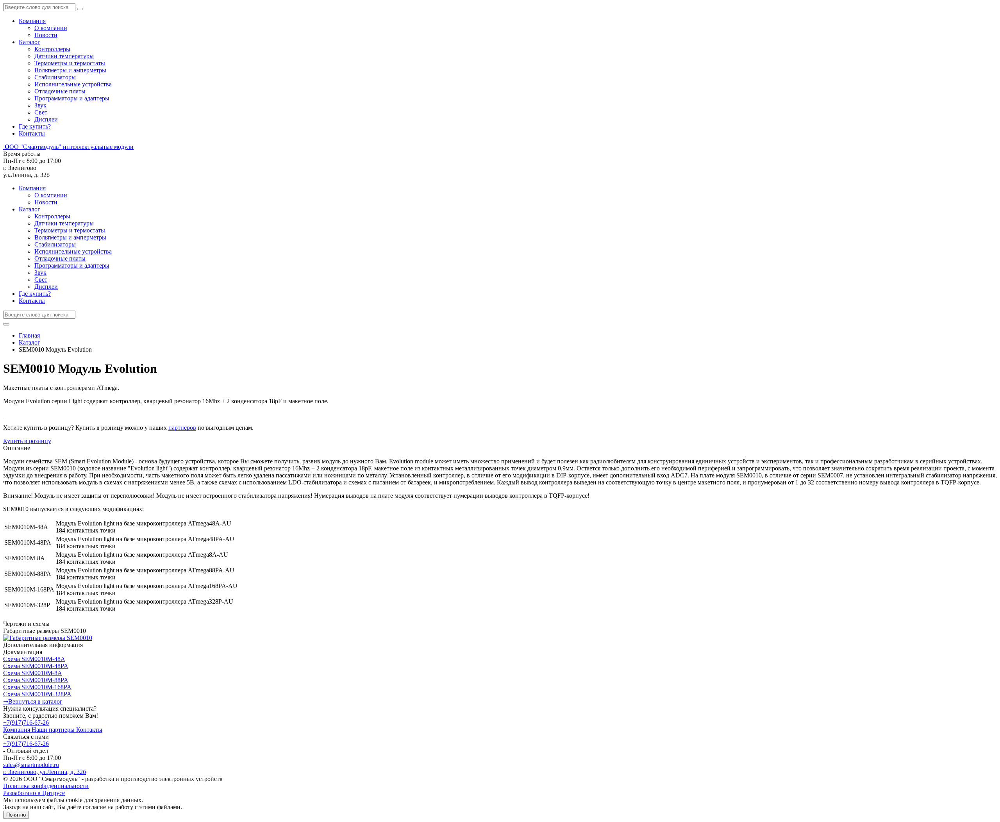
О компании (50, 28)
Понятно (16, 815)
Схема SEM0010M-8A (32, 673)
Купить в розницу (27, 441)
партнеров (182, 427)
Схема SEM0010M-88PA (35, 680)
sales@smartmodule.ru (31, 764)
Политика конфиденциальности (46, 786)
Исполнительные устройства (73, 84)
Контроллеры (52, 49)
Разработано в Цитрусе (34, 793)
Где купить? (35, 126)
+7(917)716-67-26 (26, 722)
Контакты (32, 133)
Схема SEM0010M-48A (34, 659)
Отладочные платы (60, 91)
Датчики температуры (64, 56)
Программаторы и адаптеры (71, 98)
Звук (40, 105)
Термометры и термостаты (69, 63)
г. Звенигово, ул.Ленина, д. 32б (44, 771)
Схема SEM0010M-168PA (37, 687)
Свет (40, 112)
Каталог (29, 42)
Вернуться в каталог (32, 701)
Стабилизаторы (55, 77)
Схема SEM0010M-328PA (37, 694)
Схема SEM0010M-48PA (35, 666)
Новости (45, 35)
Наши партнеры (54, 729)
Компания (32, 21)
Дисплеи (46, 119)
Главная (29, 335)
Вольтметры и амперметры (70, 70)
